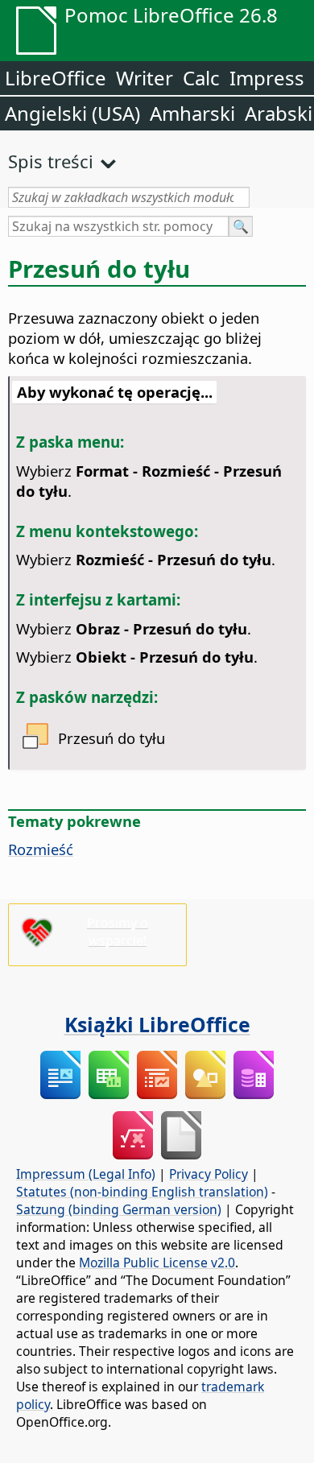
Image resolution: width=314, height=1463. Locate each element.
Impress (266, 77)
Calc (201, 77)
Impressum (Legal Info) (85, 1174)
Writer (144, 77)
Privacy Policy (208, 1174)
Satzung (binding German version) (118, 1209)
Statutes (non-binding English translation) (142, 1192)
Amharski (192, 113)
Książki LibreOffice (157, 1024)
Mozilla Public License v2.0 (157, 1262)
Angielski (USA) (72, 113)
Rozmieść (40, 849)
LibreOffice (55, 77)
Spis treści (50, 161)
